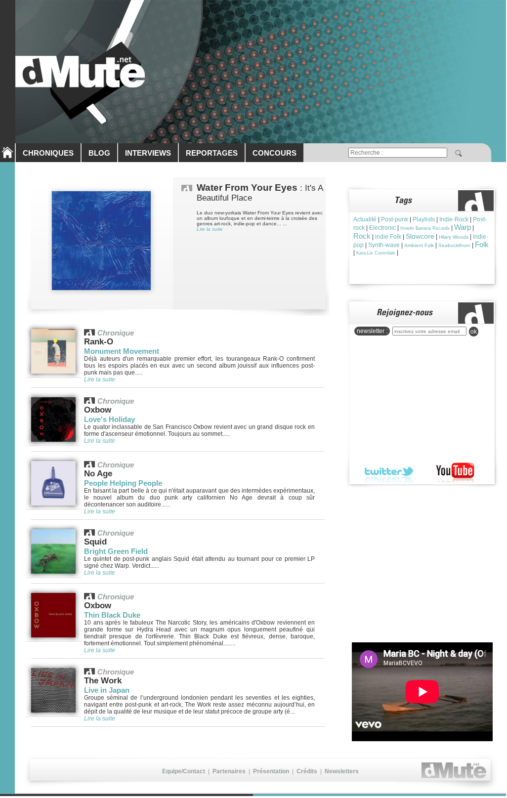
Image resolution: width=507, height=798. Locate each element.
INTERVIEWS (148, 153)
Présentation (271, 771)
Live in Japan (106, 690)
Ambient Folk (419, 245)
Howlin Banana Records (425, 228)
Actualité (365, 219)
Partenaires (229, 771)
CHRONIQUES (48, 153)
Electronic (382, 227)
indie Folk (388, 236)
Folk (482, 244)
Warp (462, 227)
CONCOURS (274, 153)
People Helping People (123, 483)
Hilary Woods (453, 237)
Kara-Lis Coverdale (375, 253)
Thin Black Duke (112, 615)
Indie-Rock (453, 219)
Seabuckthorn (454, 245)
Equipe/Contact (183, 771)
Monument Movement (121, 351)
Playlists (424, 219)
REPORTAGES (212, 153)
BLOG (99, 153)
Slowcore (420, 236)
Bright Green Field (116, 551)
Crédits (306, 771)
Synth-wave (384, 245)
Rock (362, 236)
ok (473, 331)
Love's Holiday (109, 419)
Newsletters (342, 771)
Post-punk (394, 219)
